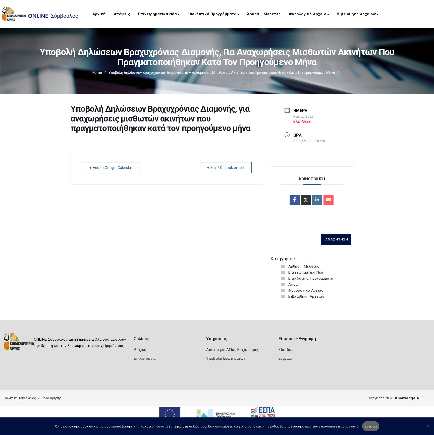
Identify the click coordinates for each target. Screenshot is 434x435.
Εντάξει (371, 426)
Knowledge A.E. (409, 398)
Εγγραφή (286, 358)
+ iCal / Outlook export (225, 167)
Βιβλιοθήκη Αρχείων (357, 14)
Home (97, 73)
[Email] (328, 200)
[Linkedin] (317, 200)
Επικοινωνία (144, 358)
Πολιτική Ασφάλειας (20, 398)
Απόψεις (122, 14)
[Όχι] (427, 429)
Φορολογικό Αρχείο (308, 14)
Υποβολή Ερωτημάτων (225, 358)
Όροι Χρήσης (51, 398)
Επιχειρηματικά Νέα (158, 14)
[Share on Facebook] (295, 200)
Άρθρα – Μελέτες (264, 14)
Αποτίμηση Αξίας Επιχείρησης (232, 349)
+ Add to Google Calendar (110, 167)
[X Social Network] (306, 200)
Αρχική (99, 14)
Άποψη (294, 284)
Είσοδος (286, 349)
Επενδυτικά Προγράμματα (212, 14)
